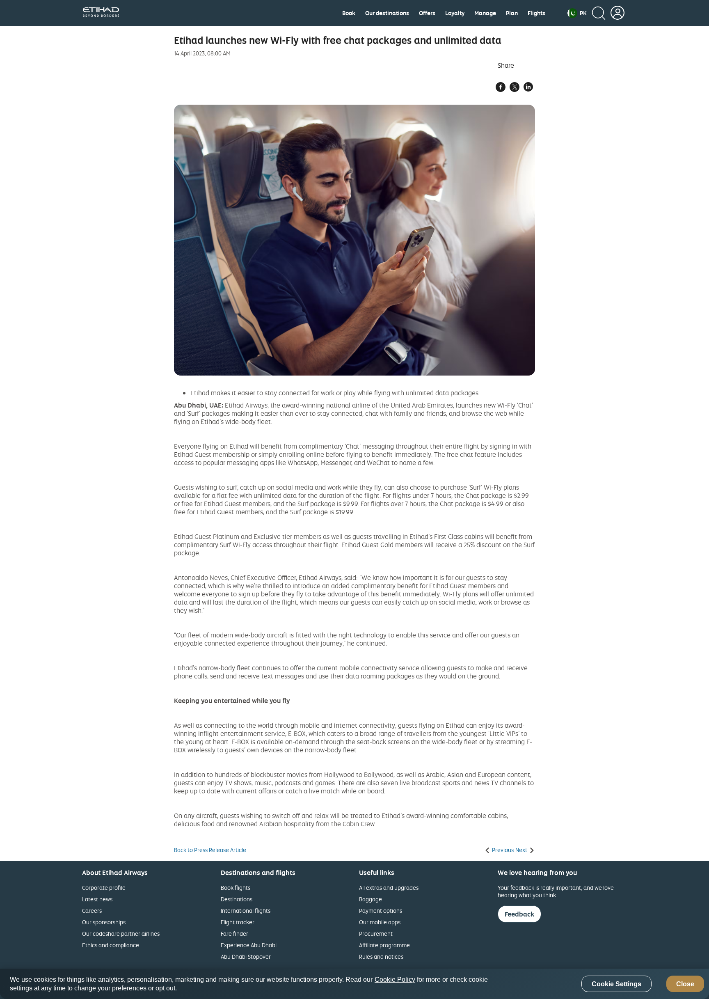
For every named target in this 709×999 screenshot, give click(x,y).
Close (685, 984)
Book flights (235, 887)
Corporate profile (104, 887)
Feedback (519, 914)
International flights (245, 910)
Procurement (376, 933)
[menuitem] (348, 13)
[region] (354, 984)
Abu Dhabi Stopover (246, 956)
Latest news (97, 899)
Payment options (380, 910)
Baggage (370, 899)
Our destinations (387, 13)
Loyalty (454, 13)
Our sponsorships (104, 922)
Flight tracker (237, 922)
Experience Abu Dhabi (249, 945)
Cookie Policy (395, 979)
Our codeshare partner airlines (121, 933)
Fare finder (234, 933)
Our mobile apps (379, 922)
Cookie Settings (616, 984)
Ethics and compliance (110, 945)
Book (348, 13)
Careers (92, 910)
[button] (577, 13)
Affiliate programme (384, 945)
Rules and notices (381, 956)
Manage (485, 13)
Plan (512, 13)
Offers (427, 13)
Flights (536, 13)
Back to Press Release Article (210, 850)
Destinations (236, 899)
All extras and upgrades (389, 887)
